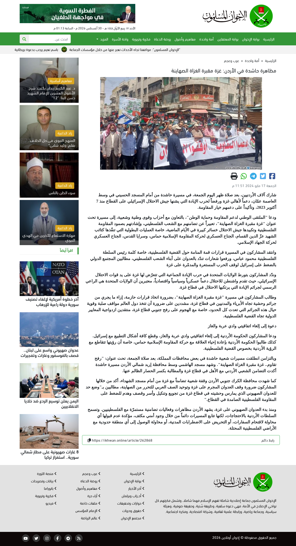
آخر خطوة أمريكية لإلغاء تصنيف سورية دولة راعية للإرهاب (52, 301)
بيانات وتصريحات (42, 480)
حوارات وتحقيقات (129, 502)
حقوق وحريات (132, 510)
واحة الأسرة (120, 38)
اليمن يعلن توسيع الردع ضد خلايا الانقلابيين (51, 403)
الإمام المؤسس (86, 510)
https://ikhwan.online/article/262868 (122, 440)
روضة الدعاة (162, 38)
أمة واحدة (206, 38)
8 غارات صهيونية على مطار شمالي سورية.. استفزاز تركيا (50, 454)
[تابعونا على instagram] (47, 538)
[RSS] (79, 538)
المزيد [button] (103, 38)
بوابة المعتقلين (227, 38)
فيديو (50, 502)
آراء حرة (92, 495)
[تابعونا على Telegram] (68, 538)
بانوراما (49, 488)
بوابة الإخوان (250, 38)
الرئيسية (268, 38)
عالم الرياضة (89, 517)
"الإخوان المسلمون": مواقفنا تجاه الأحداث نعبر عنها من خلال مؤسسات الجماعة (145, 49)
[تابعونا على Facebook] (57, 538)
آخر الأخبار (135, 488)
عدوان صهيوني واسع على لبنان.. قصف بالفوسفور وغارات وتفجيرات (50, 352)
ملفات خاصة (89, 502)
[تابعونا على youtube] (25, 538)
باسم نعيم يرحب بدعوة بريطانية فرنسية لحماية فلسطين (39, 49)
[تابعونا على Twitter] (36, 538)
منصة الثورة (45, 473)
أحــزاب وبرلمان (132, 495)
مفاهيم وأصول (185, 38)
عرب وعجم (231, 60)
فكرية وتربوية (141, 38)
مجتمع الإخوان (131, 517)
